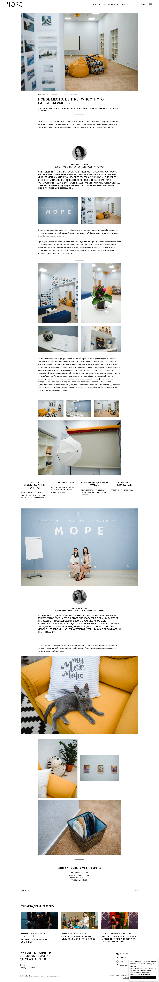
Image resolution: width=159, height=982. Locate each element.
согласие (151, 968)
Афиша (43, 933)
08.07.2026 (104, 933)
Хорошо (143, 977)
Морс (71, 933)
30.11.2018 (41, 94)
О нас (22, 965)
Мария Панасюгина (52, 94)
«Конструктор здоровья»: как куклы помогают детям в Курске (78, 938)
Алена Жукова (115, 933)
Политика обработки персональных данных (124, 975)
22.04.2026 (25, 933)
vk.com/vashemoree (79, 880)
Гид (136, 890)
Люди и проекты (27, 936)
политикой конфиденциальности (140, 974)
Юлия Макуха (35, 933)
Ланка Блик (64, 94)
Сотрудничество (27, 968)
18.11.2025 (64, 933)
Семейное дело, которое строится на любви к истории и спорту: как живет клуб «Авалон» (118, 939)
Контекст (73, 95)
